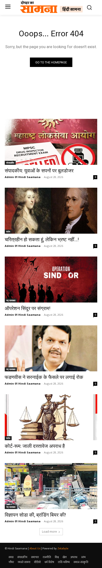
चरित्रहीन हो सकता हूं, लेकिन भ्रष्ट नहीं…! (42, 239)
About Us (34, 548)
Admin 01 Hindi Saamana (23, 177)
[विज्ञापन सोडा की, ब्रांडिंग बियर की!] (51, 486)
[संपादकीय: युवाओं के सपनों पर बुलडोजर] (51, 142)
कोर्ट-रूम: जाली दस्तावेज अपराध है (35, 446)
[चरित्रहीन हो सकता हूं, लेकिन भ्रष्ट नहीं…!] (51, 211)
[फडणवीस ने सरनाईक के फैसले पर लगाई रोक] (51, 348)
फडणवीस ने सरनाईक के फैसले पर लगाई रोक (44, 377)
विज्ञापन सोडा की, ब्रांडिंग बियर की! (35, 515)
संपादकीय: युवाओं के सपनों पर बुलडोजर (39, 171)
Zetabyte (62, 548)
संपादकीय (10, 162)
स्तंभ (8, 231)
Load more (49, 532)
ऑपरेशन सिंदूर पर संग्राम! (27, 308)
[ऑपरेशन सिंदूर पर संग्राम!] (51, 280)
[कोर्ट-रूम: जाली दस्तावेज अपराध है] (51, 417)
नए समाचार (10, 300)
